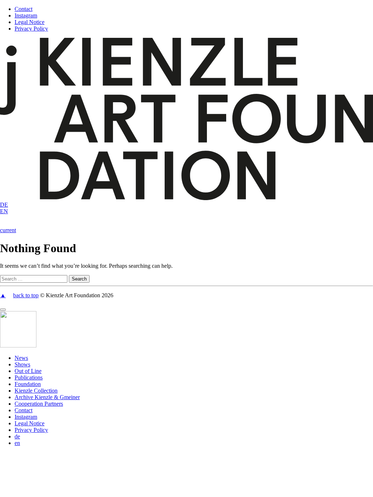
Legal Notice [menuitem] (29, 423)
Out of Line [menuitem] (28, 371)
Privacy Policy (31, 28)
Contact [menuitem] (23, 410)
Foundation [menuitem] (28, 384)
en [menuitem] (17, 443)
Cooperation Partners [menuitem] (39, 404)
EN (4, 211)
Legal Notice (29, 22)
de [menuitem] (17, 436)
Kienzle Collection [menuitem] (36, 390)
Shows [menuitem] (22, 364)
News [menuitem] (21, 358)
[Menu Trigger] (3, 310)
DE (4, 205)
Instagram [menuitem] (26, 417)
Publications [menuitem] (29, 377)
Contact (23, 9)
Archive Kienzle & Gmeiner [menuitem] (47, 397)
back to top (26, 295)
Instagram (26, 15)
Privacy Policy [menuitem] (31, 430)
